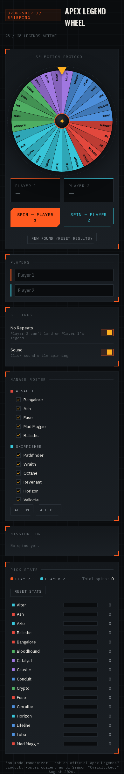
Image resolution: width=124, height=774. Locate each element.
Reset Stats (28, 591)
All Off (48, 509)
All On (22, 509)
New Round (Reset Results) (62, 238)
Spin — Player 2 (89, 217)
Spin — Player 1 (35, 217)
